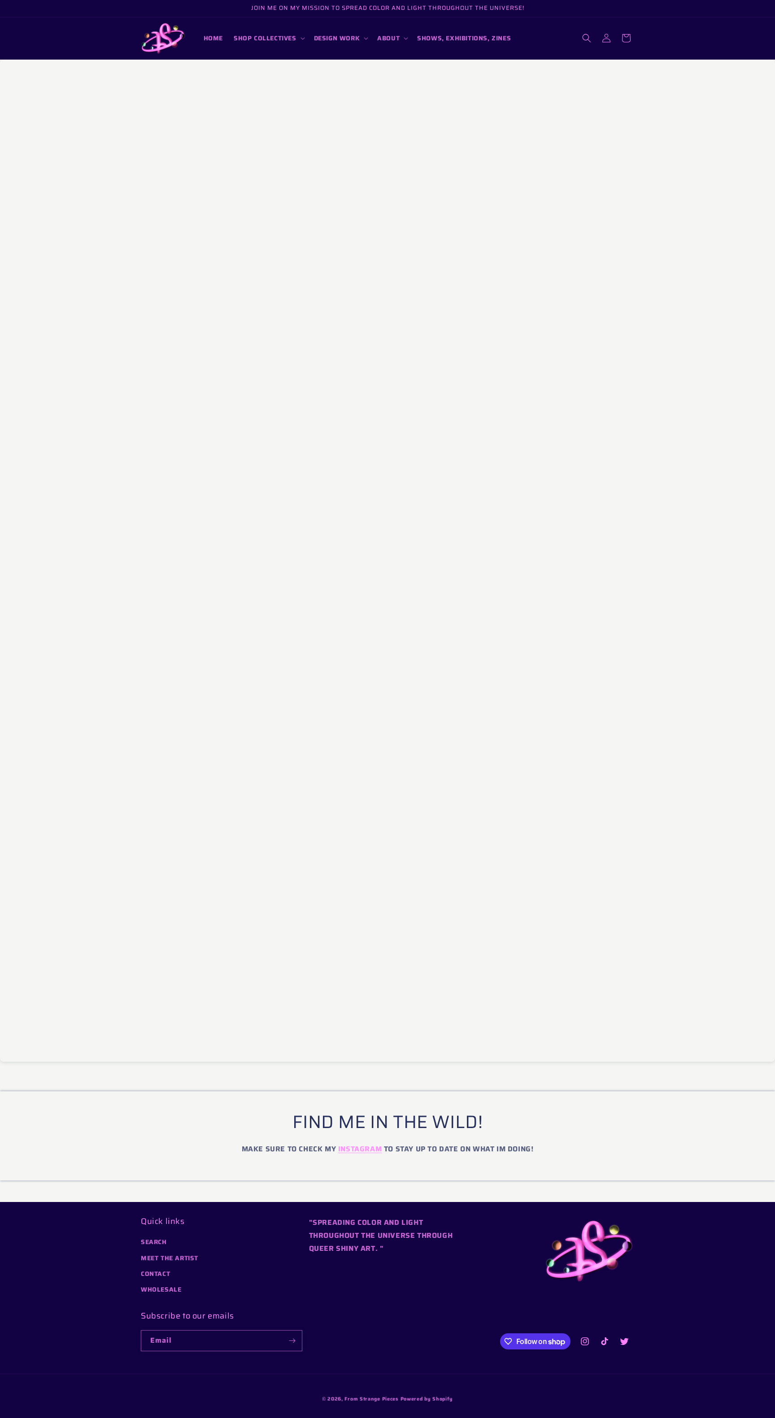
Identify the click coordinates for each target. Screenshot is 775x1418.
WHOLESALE (161, 1289)
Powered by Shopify (427, 1399)
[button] (268, 38)
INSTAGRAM (360, 1148)
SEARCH (154, 1242)
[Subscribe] (292, 1340)
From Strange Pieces (371, 1399)
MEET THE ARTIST (169, 1258)
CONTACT (155, 1274)
